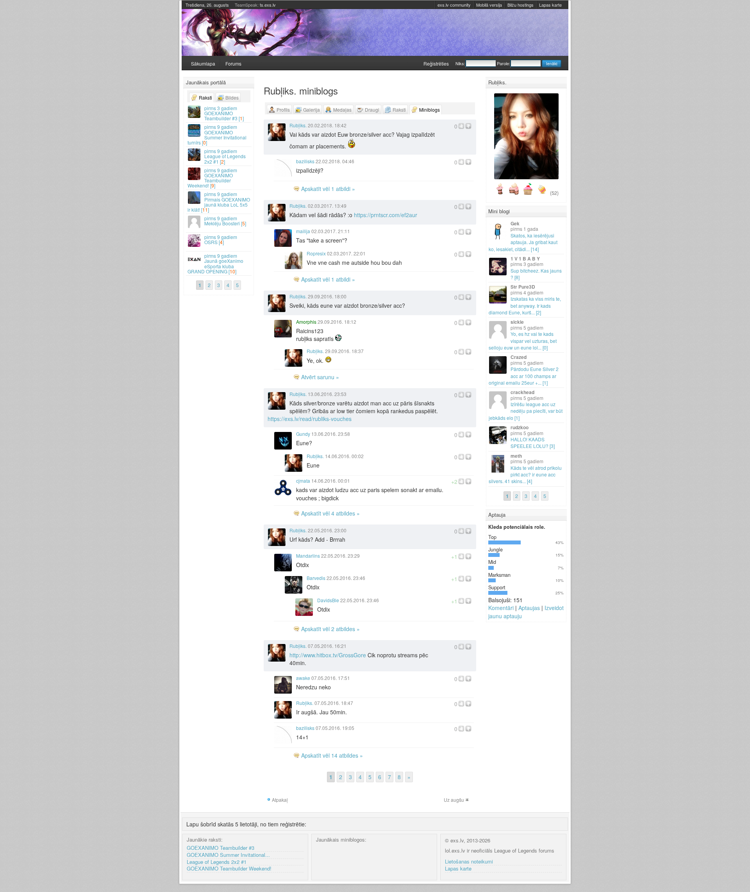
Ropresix (316, 253)
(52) (554, 192)
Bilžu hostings (520, 5)
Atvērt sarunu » (320, 377)
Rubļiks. (298, 125)
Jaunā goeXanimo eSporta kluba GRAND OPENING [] (215, 263)
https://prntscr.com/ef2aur (385, 215)
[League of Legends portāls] (375, 32)
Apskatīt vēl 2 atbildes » (330, 629)
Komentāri (501, 608)
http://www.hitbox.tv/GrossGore (327, 655)
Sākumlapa (203, 63)
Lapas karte (550, 5)
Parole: (503, 63)
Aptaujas (529, 608)
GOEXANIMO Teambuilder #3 (220, 848)
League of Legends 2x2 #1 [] (225, 156)
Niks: (460, 63)
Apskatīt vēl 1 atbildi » (328, 189)
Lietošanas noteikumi (469, 861)
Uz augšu (454, 799)
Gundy (303, 433)
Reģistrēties (436, 63)
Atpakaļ (280, 799)
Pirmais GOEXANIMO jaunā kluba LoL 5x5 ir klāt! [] (219, 202)
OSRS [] (220, 239)
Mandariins (308, 555)
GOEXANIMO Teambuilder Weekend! (229, 868)
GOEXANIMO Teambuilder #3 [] (224, 113)
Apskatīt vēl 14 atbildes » (332, 755)
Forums (233, 63)
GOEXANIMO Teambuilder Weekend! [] (212, 178)
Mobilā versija (489, 5)
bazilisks (305, 161)
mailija (303, 231)
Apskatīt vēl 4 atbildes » (330, 513)
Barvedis (316, 577)
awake (303, 677)
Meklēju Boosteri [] (225, 221)
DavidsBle (328, 600)
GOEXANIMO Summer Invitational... (228, 855)
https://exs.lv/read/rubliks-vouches (310, 419)
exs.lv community (454, 5)
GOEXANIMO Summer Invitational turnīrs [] (217, 134)
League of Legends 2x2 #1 (216, 862)
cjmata (303, 480)
